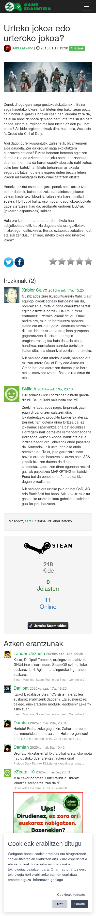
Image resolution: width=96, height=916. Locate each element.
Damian (21, 722)
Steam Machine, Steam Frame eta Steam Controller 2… (51, 679)
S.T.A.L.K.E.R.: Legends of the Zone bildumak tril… (47, 738)
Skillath (29, 388)
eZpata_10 (24, 771)
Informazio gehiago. (48, 880)
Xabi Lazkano (22, 47)
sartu (29, 520)
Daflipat (21, 687)
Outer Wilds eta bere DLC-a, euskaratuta (41, 788)
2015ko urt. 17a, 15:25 (66, 290)
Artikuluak (77, 48)
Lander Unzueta (29, 653)
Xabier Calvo (34, 289)
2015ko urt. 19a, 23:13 (55, 389)
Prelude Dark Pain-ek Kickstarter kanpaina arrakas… (49, 763)
